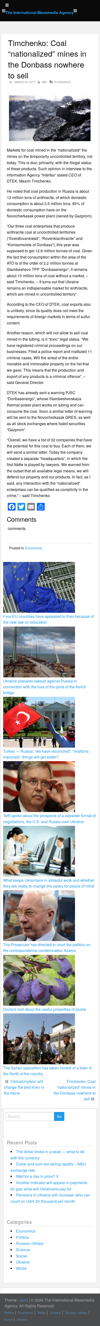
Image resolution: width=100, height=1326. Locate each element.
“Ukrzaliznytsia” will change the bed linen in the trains (24, 1087)
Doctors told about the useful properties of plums (44, 1009)
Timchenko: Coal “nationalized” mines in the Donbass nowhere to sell (75, 1090)
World (21, 1268)
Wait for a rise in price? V (37, 1176)
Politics (22, 1237)
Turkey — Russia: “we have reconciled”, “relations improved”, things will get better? (46, 754)
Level (23, 1300)
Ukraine (23, 1262)
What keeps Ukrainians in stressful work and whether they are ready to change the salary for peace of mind (48, 883)
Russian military (30, 1243)
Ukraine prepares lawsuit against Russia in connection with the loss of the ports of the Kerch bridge (44, 686)
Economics (62, 82)
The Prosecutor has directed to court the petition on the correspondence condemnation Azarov (47, 947)
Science (23, 1249)
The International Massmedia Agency (39, 12)
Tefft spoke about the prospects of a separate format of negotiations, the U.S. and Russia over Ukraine (49, 818)
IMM (44, 82)
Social (21, 1256)
